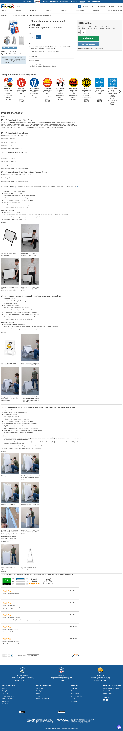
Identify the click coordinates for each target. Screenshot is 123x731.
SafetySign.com (4, 15)
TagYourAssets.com (74, 722)
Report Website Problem (8, 696)
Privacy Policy (5, 691)
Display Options (22, 655)
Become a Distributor (108, 693)
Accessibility (5, 701)
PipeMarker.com (87, 721)
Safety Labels (96, 10)
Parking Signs (33, 10)
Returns (38, 696)
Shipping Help (75, 693)
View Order (39, 693)
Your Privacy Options (41, 698)
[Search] (79, 6)
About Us (4, 688)
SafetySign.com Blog (76, 696)
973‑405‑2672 (100, 48)
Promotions (74, 701)
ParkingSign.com (80, 721)
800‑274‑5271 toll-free (43, 719)
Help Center (74, 688)
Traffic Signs (18, 10)
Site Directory (5, 704)
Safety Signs (4, 10)
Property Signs (49, 10)
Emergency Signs (80, 10)
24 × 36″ (38, 37)
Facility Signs (64, 10)
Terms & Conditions (7, 698)
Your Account (39, 688)
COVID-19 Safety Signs (15, 15)
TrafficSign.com (74, 721)
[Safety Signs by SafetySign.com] (7, 8)
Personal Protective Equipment (115, 10)
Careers (73, 698)
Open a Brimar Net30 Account (111, 688)
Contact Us (5, 693)
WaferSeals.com (90, 722)
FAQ (72, 691)
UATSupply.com (82, 722)
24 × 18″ (32, 37)
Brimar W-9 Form (107, 691)
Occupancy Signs (24, 15)
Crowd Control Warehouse (88, 720)
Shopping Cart (40, 691)
